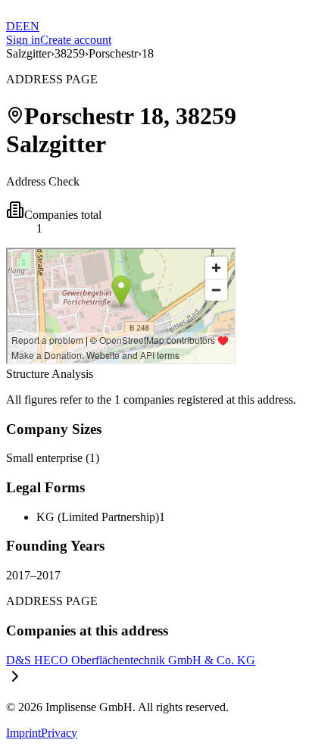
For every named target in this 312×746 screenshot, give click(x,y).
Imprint (23, 732)
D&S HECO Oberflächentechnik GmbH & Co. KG (130, 660)
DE (14, 26)
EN (31, 26)
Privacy (59, 732)
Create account (75, 39)
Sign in (23, 39)
